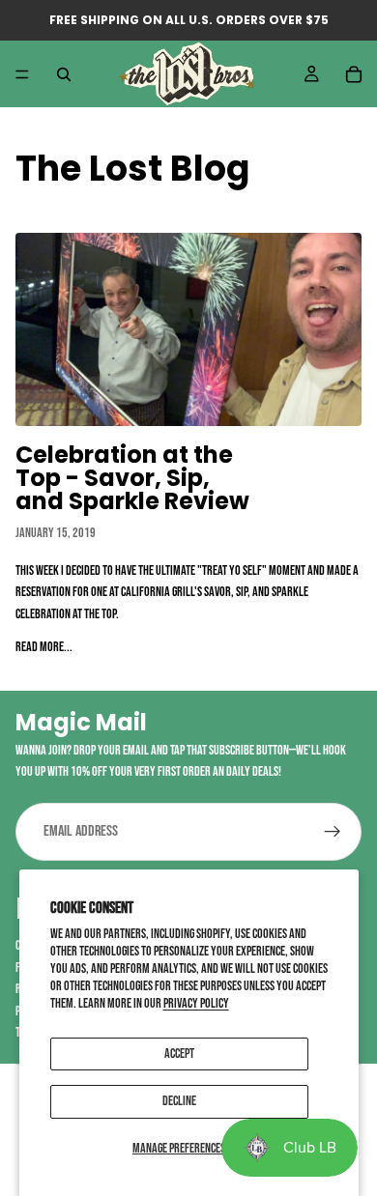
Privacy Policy (196, 1003)
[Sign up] (332, 832)
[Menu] (22, 74)
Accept (179, 1053)
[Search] (64, 74)
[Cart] (354, 74)
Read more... (43, 647)
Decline (179, 1101)
